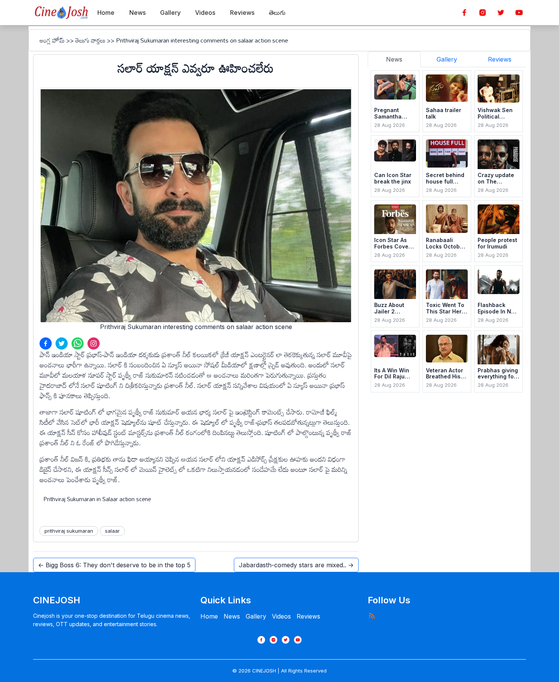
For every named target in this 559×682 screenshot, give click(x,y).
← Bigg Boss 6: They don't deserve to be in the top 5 (114, 565)
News (232, 616)
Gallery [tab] (447, 59)
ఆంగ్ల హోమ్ (52, 40)
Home (209, 616)
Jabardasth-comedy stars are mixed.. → (296, 565)
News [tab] (394, 59)
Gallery (256, 616)
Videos (281, 616)
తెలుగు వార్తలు (90, 40)
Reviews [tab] (499, 59)
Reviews (308, 616)
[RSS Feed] (371, 615)
